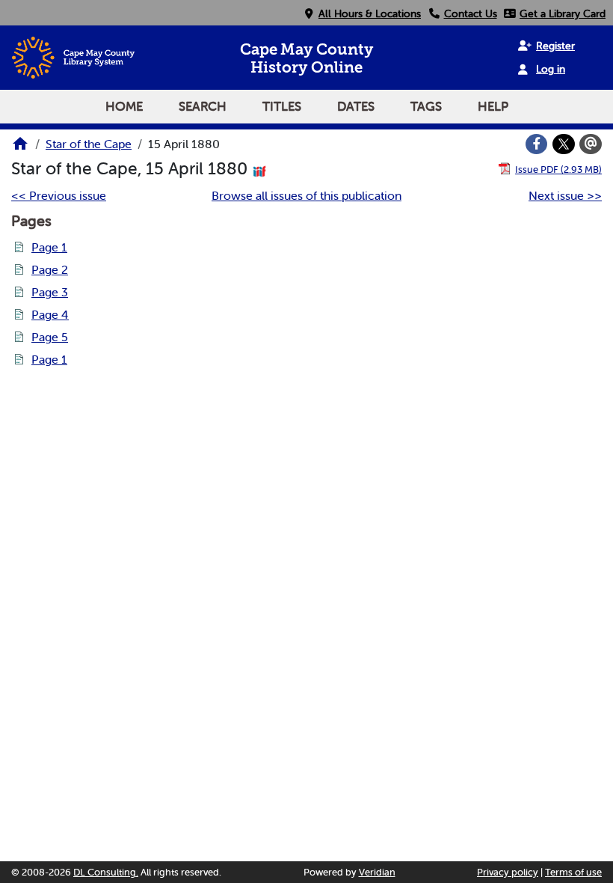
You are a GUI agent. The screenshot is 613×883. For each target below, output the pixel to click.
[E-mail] (590, 144)
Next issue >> (565, 195)
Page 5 (49, 336)
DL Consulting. (105, 872)
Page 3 (49, 291)
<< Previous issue (58, 195)
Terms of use (573, 872)
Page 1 (49, 246)
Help (493, 106)
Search (203, 106)
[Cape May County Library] (20, 148)
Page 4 (50, 314)
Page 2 (49, 269)
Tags (426, 106)
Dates (356, 106)
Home (124, 106)
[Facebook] (537, 144)
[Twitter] (563, 144)
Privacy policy (507, 872)
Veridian (377, 872)
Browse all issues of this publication (306, 195)
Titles (281, 106)
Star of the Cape (89, 143)
